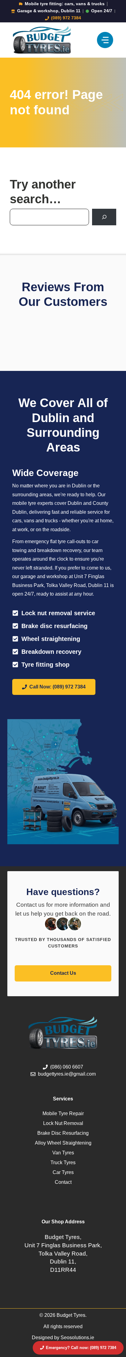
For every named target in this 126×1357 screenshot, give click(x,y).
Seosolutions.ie (77, 1337)
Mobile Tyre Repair (63, 1113)
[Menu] (105, 40)
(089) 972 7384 (66, 18)
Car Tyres (63, 1172)
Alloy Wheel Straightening (63, 1142)
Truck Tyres (63, 1162)
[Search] (104, 217)
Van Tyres (63, 1152)
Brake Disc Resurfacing (63, 1133)
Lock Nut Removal (63, 1123)
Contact (63, 1182)
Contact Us (63, 973)
